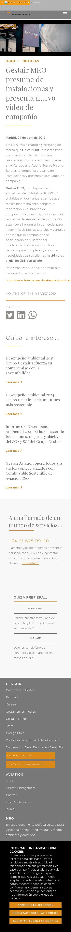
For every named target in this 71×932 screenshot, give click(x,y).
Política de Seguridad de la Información (33, 740)
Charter (11, 795)
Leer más (13, 382)
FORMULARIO (35, 608)
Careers (11, 704)
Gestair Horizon (17, 718)
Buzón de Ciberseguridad (26, 764)
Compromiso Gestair (20, 690)
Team (9, 726)
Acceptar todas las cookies (35, 921)
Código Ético (15, 733)
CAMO (10, 809)
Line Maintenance (18, 802)
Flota (9, 780)
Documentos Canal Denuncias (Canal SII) (34, 747)
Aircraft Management (21, 788)
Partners (12, 697)
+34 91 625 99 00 (29, 541)
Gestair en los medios (21, 711)
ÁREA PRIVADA (40, 3)
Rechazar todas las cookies (36, 913)
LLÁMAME (35, 638)
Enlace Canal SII (19, 756)
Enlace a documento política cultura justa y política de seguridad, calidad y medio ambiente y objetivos (35, 830)
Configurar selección (35, 905)
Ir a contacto (30, 563)
